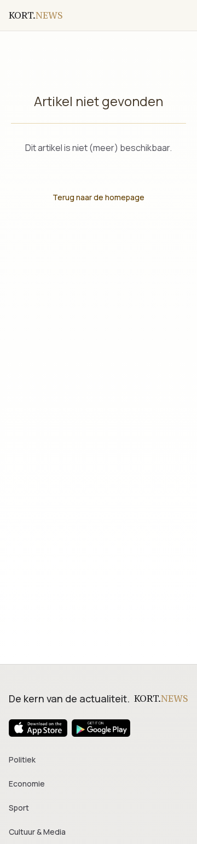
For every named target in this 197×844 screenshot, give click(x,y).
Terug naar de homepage (98, 197)
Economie (27, 783)
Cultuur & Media (37, 831)
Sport (19, 807)
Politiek (22, 759)
